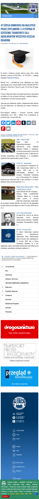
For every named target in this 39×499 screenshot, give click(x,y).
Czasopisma (8, 295)
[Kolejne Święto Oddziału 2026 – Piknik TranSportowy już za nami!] (8, 200)
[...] (28, 158)
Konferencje (8, 275)
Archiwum (8, 308)
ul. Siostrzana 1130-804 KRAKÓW (20, 417)
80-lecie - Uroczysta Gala (24, 229)
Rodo (30, 494)
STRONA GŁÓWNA (7, 16)
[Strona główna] (2, 256)
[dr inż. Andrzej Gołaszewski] (8, 226)
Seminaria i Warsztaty (11, 279)
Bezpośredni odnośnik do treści (14, 136)
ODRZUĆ (5, 496)
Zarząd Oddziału (9, 267)
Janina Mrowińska (24, 43)
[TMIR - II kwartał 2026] (8, 152)
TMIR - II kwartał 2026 (23, 140)
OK (36, 494)
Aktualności (9, 134)
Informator (8, 299)
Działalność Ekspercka (11, 291)
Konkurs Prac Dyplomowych (20, 134)
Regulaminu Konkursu (13, 78)
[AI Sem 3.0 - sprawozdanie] (8, 176)
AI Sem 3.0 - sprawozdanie (24, 163)
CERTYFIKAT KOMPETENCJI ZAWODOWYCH (16, 283)
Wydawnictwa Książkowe (12, 303)
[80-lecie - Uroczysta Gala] (8, 242)
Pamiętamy (8, 312)
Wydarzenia (8, 287)
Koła (6, 271)
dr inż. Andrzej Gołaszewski (24, 213)
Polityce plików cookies (17, 494)
